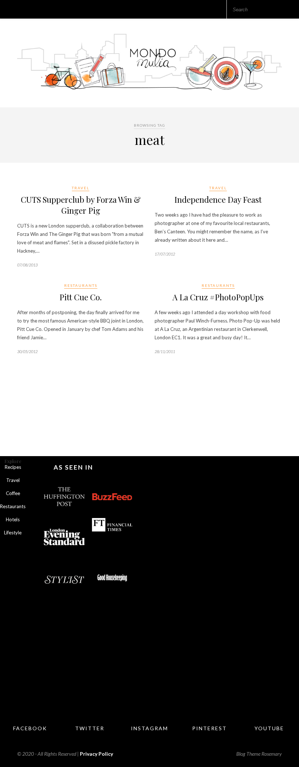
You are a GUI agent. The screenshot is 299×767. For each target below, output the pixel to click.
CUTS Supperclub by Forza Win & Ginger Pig (81, 205)
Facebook (30, 728)
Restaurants (80, 285)
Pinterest (209, 728)
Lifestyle (13, 532)
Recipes (13, 467)
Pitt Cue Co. (80, 297)
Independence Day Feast (218, 199)
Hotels (13, 519)
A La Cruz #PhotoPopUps (218, 297)
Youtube (269, 728)
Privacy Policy (96, 754)
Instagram (149, 728)
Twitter (89, 728)
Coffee (13, 493)
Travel (80, 188)
